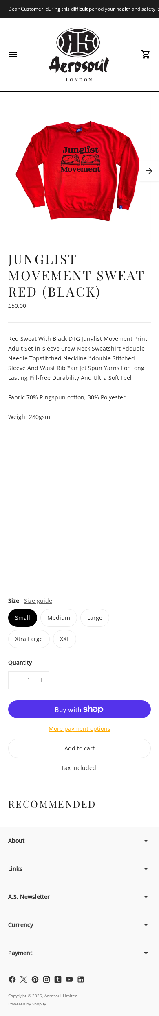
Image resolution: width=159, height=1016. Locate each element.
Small (22, 617)
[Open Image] (79, 171)
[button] (149, 171)
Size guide (38, 600)
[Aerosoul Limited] (79, 54)
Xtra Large (29, 639)
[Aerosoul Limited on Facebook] (12, 979)
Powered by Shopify (27, 1004)
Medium (58, 617)
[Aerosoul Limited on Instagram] (46, 979)
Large (94, 617)
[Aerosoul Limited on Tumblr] (58, 979)
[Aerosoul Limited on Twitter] (24, 979)
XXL (64, 639)
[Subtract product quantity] (16, 680)
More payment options (79, 729)
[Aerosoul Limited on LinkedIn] (81, 979)
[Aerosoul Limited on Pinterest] (35, 979)
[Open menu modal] (13, 54)
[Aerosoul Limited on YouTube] (69, 979)
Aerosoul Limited (60, 996)
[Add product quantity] (41, 680)
